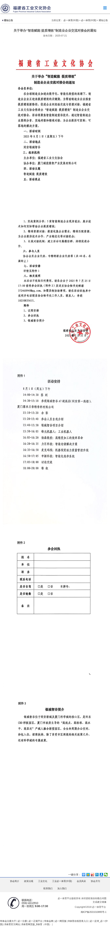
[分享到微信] (106, 874)
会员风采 (81, 881)
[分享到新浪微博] (92, 874)
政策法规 (28, 881)
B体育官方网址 (12, 924)
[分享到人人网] (101, 874)
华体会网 (48, 921)
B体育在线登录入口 (78, 921)
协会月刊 (95, 881)
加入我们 (62, 888)
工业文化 (42, 881)
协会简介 (14, 881)
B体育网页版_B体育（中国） (36, 924)
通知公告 (103, 20)
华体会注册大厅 (8, 921)
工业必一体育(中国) (62, 881)
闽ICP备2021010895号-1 (93, 912)
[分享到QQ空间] (88, 874)
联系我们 (48, 888)
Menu (105, 8)
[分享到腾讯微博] (97, 874)
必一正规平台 (35, 921)
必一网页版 (60, 921)
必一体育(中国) (71, 20)
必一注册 (22, 921)
